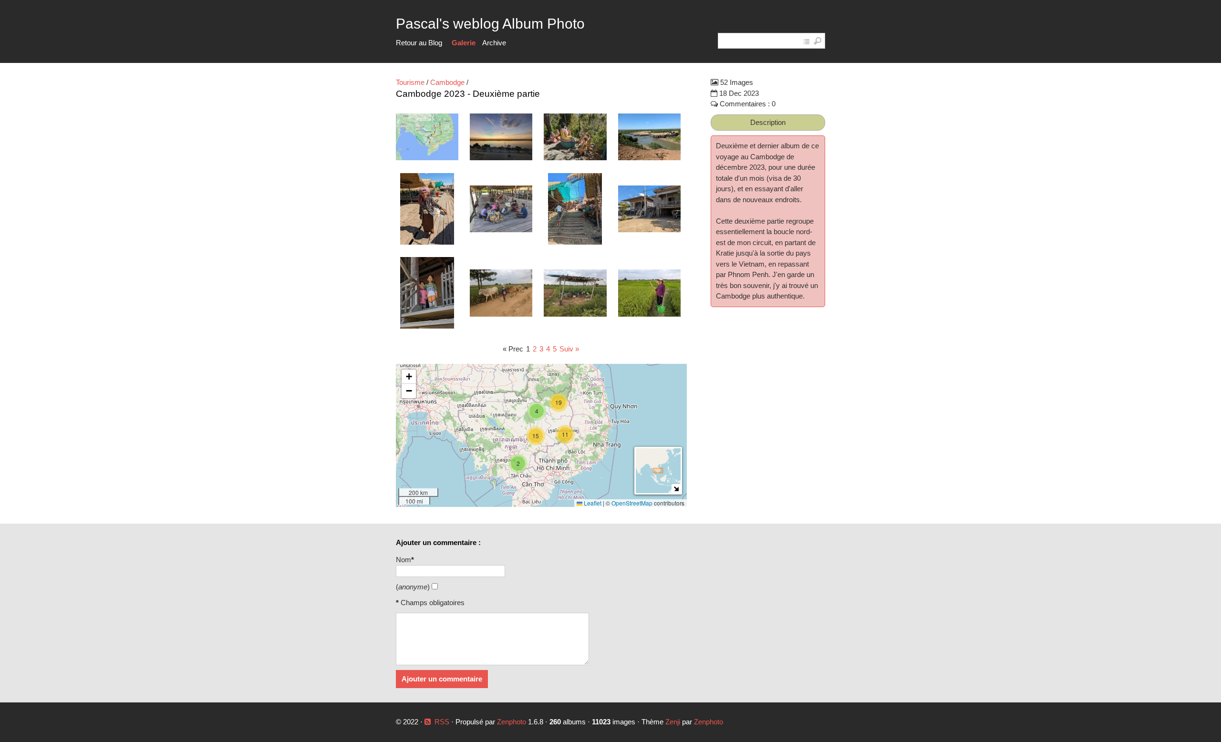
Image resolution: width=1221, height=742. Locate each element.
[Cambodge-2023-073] (649, 294)
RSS (442, 722)
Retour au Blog (419, 43)
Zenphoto (512, 722)
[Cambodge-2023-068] (575, 210)
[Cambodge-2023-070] (427, 294)
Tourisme (410, 82)
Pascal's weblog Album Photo (490, 23)
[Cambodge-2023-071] (501, 294)
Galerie (464, 43)
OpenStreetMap (631, 503)
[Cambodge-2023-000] (427, 138)
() (413, 587)
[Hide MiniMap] (676, 488)
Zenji (672, 722)
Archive (494, 43)
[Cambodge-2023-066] (427, 210)
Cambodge (447, 82)
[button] (518, 463)
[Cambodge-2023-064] (575, 138)
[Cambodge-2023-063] (501, 138)
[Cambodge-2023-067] (501, 211)
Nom (405, 560)
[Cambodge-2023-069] (649, 211)
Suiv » (569, 349)
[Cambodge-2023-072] (575, 294)
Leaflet (591, 503)
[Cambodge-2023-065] (649, 138)
